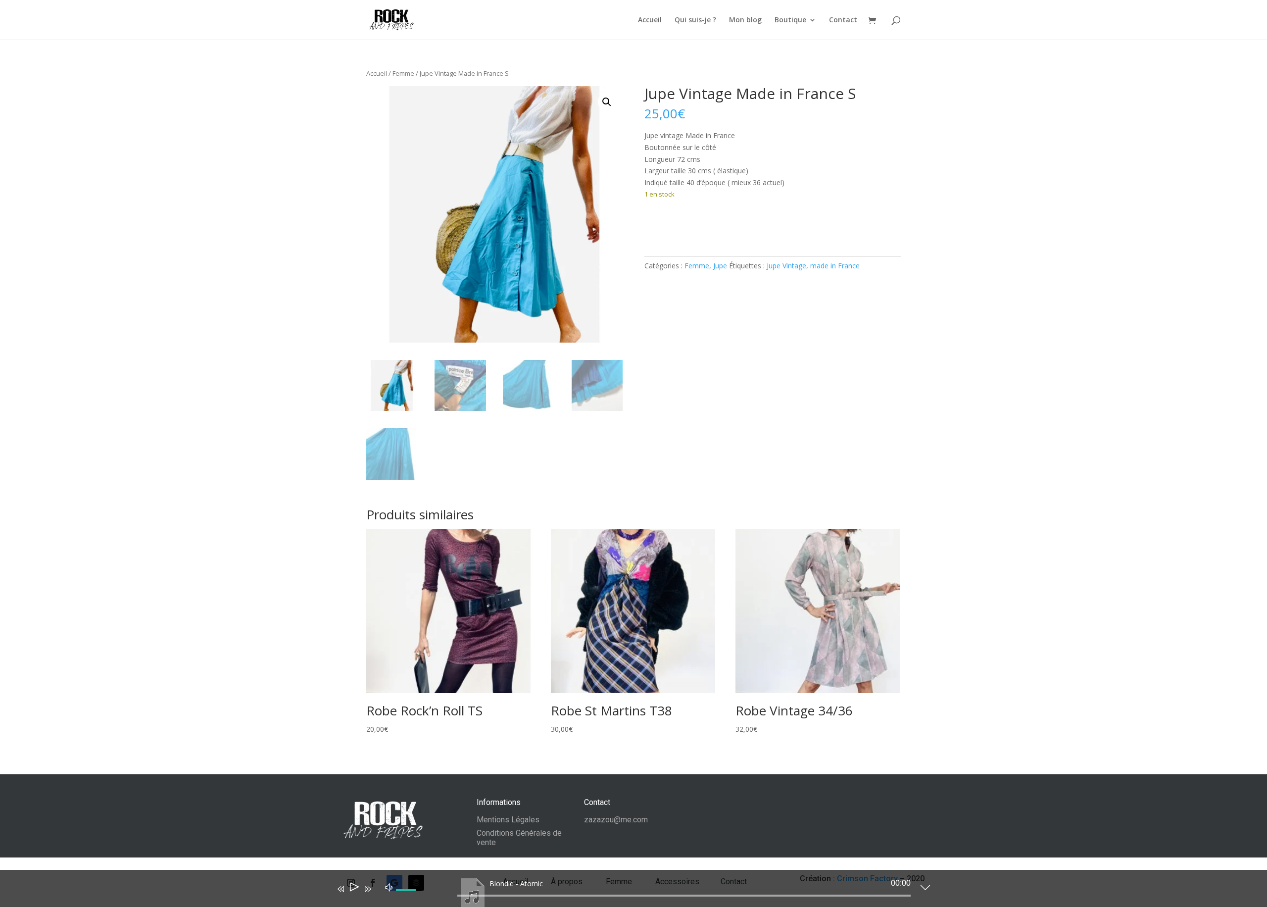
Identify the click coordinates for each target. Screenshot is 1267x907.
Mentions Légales (508, 819)
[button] (607, 102)
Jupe (720, 265)
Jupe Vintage (786, 265)
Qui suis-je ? (695, 20)
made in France (835, 265)
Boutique (790, 20)
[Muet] (389, 887)
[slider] (684, 896)
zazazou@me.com (616, 819)
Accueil (650, 20)
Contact (843, 20)
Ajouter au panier (696, 224)
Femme (403, 73)
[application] (626, 891)
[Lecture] (353, 889)
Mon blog (745, 20)
